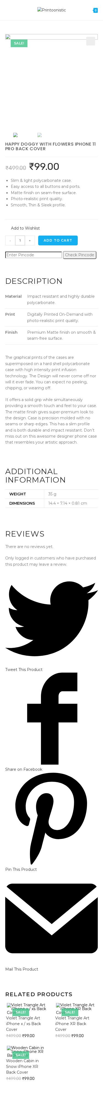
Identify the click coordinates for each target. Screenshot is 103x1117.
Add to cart (58, 240)
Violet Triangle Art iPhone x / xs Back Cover (23, 1024)
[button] (22, 228)
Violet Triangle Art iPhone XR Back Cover (72, 1024)
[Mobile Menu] (7, 10)
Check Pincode (79, 254)
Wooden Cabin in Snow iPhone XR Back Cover (22, 1066)
